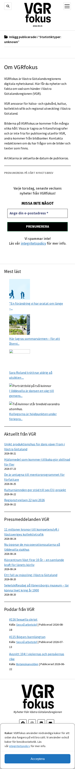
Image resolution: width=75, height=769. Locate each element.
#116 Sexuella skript (23, 619)
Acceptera (38, 759)
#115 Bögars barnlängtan (27, 637)
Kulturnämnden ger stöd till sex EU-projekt (35, 490)
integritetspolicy (19, 746)
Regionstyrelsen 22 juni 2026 (24, 500)
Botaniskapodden (27, 664)
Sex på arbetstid (26, 624)
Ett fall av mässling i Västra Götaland (30, 575)
